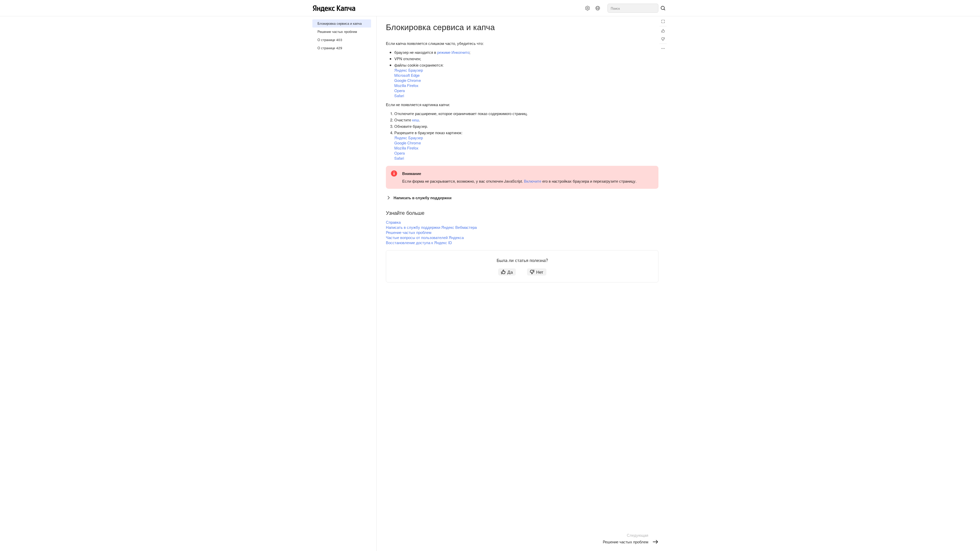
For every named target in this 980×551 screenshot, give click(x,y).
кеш (415, 119)
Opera (399, 90)
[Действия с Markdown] (663, 48)
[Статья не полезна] (663, 39)
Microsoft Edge (407, 75)
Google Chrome (407, 80)
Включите (532, 181)
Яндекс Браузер (408, 70)
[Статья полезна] (663, 30)
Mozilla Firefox (406, 85)
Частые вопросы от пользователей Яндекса (425, 237)
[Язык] (597, 8)
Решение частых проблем (408, 232)
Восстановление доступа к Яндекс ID (419, 242)
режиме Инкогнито (453, 52)
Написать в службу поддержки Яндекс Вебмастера (431, 227)
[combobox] (633, 8)
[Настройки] (587, 8)
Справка (393, 222)
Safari (399, 95)
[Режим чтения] (663, 21)
